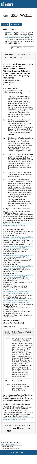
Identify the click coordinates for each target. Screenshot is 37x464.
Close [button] (6, 24)
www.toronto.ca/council (9, 444)
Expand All (15, 48)
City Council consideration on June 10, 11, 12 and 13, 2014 (18, 56)
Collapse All (27, 48)
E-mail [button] (16, 24)
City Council (9, 32)
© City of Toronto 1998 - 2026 (13, 452)
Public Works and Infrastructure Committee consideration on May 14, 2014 (17, 428)
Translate (16, 448)
